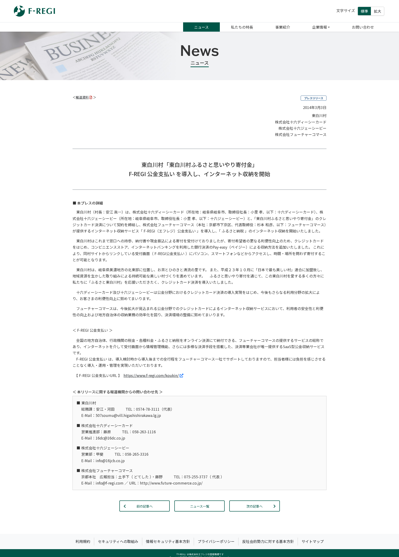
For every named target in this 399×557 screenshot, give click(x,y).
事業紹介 (282, 27)
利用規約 (83, 541)
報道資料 (82, 97)
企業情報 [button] (319, 27)
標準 (364, 11)
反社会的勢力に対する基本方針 (268, 541)
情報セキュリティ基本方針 (168, 541)
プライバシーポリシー (216, 541)
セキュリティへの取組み (118, 541)
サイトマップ (313, 541)
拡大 (377, 11)
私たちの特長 (242, 27)
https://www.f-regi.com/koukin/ (151, 375)
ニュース (201, 27)
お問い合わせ (363, 27)
